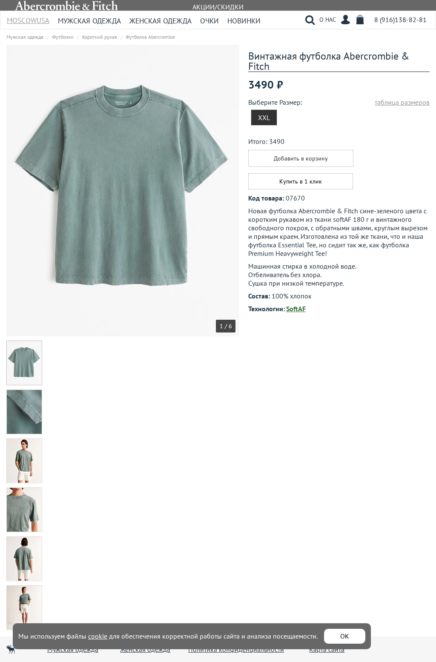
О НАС (327, 19)
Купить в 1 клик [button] (300, 181)
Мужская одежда (89, 21)
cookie (97, 636)
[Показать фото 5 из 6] (24, 558)
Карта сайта (326, 649)
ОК (344, 636)
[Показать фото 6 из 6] (24, 607)
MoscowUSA (28, 18)
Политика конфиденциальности (236, 649)
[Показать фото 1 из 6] (24, 363)
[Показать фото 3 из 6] (24, 460)
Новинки (244, 21)
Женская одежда (160, 21)
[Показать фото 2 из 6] (24, 412)
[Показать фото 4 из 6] (24, 509)
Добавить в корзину (301, 158)
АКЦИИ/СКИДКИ (218, 7)
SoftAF (296, 308)
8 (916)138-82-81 (400, 19)
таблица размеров (402, 102)
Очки (209, 21)
